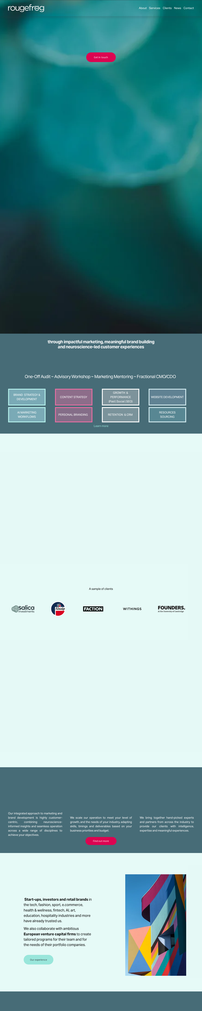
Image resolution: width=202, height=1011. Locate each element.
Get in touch (101, 57)
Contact (189, 8)
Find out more (101, 841)
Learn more (101, 426)
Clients (167, 8)
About (143, 8)
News (177, 8)
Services (154, 8)
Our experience (38, 959)
